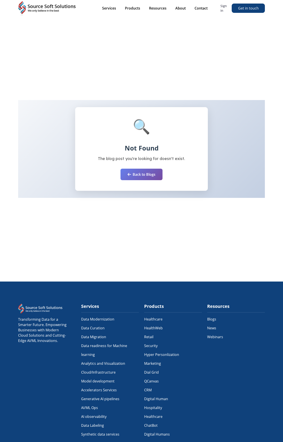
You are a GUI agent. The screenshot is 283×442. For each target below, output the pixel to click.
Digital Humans (157, 434)
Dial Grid (151, 372)
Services (109, 8)
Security (151, 345)
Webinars (215, 336)
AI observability (94, 416)
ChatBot (151, 425)
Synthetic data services (100, 434)
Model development (98, 381)
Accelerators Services (99, 390)
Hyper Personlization (161, 354)
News (211, 328)
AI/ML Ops (89, 407)
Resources (157, 8)
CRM (148, 390)
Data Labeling (92, 425)
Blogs (211, 319)
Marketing (152, 363)
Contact (201, 8)
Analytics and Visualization (103, 363)
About (180, 8)
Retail (148, 336)
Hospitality (153, 407)
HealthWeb (153, 328)
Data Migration (93, 336)
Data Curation (93, 328)
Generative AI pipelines (100, 398)
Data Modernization (97, 319)
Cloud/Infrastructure (98, 372)
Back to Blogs (144, 174)
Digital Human (156, 398)
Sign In (223, 8)
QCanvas (151, 381)
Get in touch (248, 8)
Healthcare (153, 319)
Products (132, 8)
